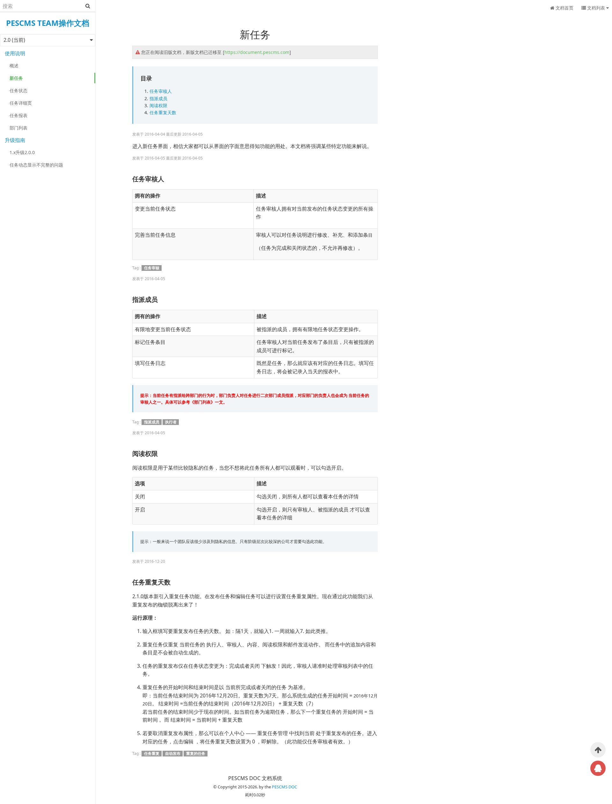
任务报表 (18, 115)
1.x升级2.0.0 (22, 152)
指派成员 (158, 98)
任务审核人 (160, 91)
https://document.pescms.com (256, 52)
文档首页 (563, 8)
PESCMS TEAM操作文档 (47, 23)
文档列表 (596, 8)
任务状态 (18, 90)
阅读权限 (158, 105)
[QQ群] (598, 768)
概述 (14, 66)
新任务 (16, 78)
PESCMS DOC (284, 787)
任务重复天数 (162, 112)
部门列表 (18, 128)
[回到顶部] (598, 749)
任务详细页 (21, 103)
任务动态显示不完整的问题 (36, 165)
